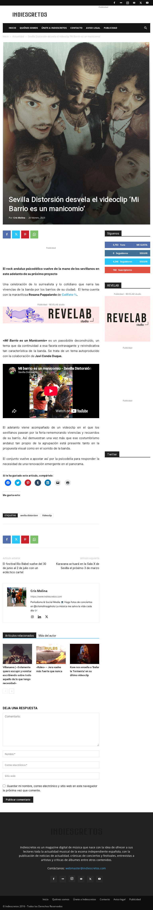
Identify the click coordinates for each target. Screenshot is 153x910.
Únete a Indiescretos (54, 27)
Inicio (12, 27)
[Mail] (134, 3)
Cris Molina (19, 217)
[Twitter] (141, 3)
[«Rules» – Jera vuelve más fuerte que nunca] (51, 654)
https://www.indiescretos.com (46, 596)
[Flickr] (121, 3)
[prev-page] (5, 691)
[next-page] (11, 691)
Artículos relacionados (19, 635)
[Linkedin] (41, 617)
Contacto (76, 27)
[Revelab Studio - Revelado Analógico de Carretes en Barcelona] (51, 315)
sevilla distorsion (29, 515)
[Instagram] (127, 3)
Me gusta (141, 244)
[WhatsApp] (34, 234)
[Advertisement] (103, 14)
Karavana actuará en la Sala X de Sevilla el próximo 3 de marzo (77, 566)
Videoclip (47, 515)
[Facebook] (114, 3)
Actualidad (18, 36)
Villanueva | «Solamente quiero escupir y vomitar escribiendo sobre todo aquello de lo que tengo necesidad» (17, 675)
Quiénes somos (29, 27)
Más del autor (47, 635)
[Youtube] (147, 3)
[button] (145, 28)
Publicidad (110, 27)
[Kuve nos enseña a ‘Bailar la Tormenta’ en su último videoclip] (84, 654)
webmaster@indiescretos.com (86, 868)
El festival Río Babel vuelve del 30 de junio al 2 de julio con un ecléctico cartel (24, 568)
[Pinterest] (25, 234)
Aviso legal (93, 27)
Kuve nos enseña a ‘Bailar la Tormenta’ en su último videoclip (84, 671)
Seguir (143, 253)
